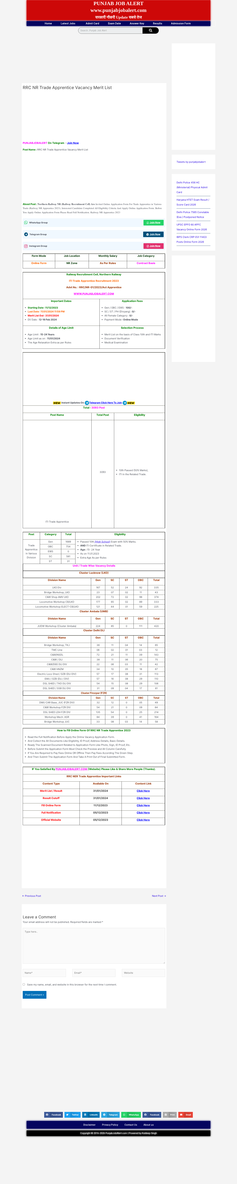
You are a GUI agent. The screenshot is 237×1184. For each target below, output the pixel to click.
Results (157, 23)
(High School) (102, 541)
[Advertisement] (94, 59)
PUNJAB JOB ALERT (118, 3)
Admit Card (92, 23)
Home (48, 23)
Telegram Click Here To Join (105, 402)
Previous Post (31, 895)
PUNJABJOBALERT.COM (71, 769)
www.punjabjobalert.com (118, 10)
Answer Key (137, 23)
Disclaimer (89, 1124)
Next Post (159, 895)
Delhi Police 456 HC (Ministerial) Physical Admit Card (192, 187)
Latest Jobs (68, 23)
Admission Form (181, 23)
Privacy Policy (110, 1124)
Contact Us (130, 1124)
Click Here (143, 790)
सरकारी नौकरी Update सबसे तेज (118, 17)
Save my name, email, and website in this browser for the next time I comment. (72, 984)
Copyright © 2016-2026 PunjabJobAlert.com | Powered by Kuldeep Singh (118, 1133)
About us (148, 1124)
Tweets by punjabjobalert (191, 161)
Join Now (73, 143)
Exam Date (114, 23)
